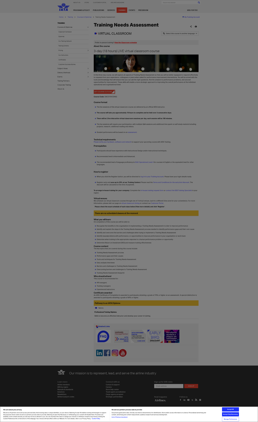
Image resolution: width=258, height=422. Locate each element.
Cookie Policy (95, 418)
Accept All (230, 409)
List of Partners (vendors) (119, 417)
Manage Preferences (230, 419)
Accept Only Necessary (230, 414)
